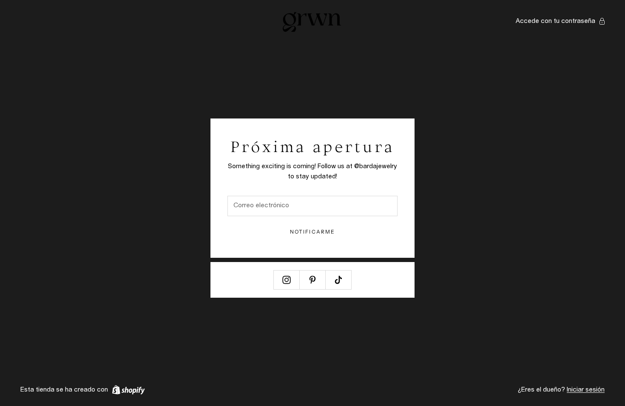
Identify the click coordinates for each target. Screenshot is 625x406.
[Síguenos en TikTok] (338, 280)
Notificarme (312, 231)
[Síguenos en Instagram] (286, 280)
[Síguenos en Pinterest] (312, 280)
